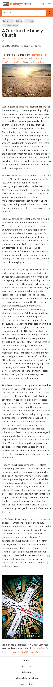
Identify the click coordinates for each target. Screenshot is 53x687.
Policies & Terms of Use (26, 678)
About (26, 660)
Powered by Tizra (26, 684)
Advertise (26, 666)
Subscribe (26, 672)
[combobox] (24, 13)
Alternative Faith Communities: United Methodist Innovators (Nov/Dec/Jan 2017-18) (24, 58)
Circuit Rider (39, 62)
